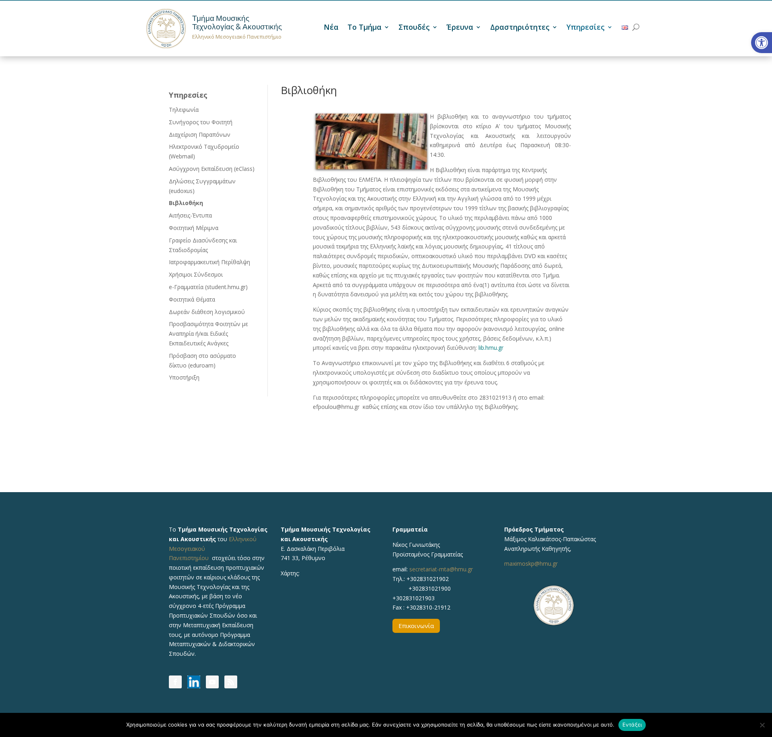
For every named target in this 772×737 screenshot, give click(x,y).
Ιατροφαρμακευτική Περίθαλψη (209, 262)
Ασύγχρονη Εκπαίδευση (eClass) (212, 168)
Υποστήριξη (184, 377)
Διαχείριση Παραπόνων (199, 134)
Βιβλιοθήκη (186, 203)
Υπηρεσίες (586, 28)
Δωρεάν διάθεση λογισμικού (207, 312)
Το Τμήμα (364, 28)
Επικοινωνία (416, 626)
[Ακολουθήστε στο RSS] (230, 681)
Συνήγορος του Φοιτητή (200, 122)
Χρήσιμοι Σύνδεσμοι (196, 274)
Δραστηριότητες (520, 28)
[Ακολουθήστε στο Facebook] (175, 681)
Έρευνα (460, 28)
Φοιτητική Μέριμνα (193, 228)
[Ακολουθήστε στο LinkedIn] (193, 681)
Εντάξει (632, 724)
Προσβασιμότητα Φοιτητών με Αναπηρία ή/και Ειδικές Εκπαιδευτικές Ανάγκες (208, 333)
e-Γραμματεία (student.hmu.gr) (208, 287)
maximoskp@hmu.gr (531, 563)
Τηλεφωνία (184, 109)
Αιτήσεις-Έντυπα (190, 215)
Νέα (331, 28)
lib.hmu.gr (490, 347)
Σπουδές (414, 28)
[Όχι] (762, 725)
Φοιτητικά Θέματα (192, 299)
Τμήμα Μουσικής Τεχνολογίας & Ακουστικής (237, 22)
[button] (761, 42)
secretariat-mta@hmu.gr (441, 569)
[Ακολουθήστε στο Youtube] (212, 681)
